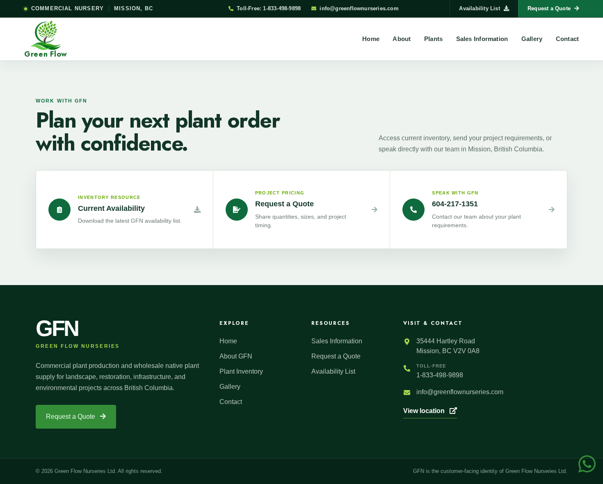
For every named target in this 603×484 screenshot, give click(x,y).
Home (370, 38)
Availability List (479, 8)
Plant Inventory (241, 371)
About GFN (235, 356)
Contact (567, 38)
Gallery (532, 38)
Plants (433, 38)
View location (424, 410)
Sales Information (482, 38)
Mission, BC (133, 8)
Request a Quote (71, 416)
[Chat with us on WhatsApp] (587, 463)
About (402, 38)
